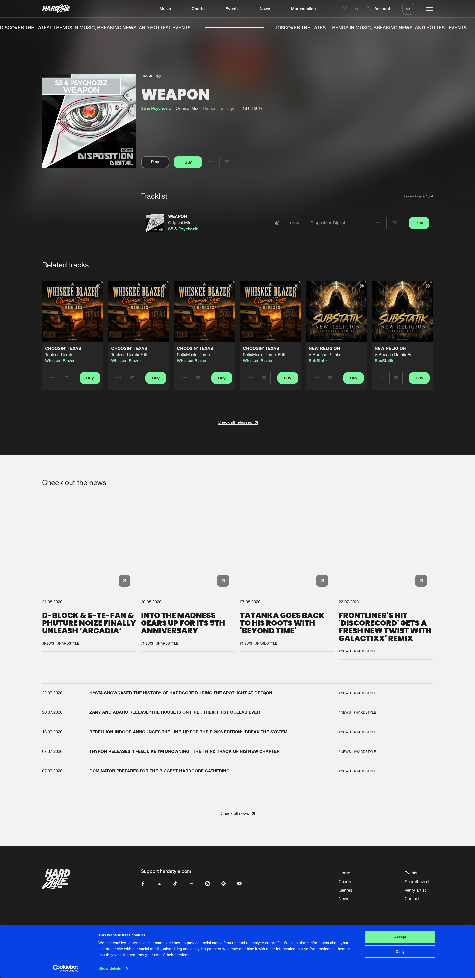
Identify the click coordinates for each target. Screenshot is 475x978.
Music (165, 8)
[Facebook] (143, 883)
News (265, 8)
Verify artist (415, 890)
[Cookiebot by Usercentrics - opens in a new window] (65, 968)
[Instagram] (207, 883)
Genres (345, 890)
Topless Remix (59, 354)
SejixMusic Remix (194, 354)
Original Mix (179, 222)
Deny (400, 951)
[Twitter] (159, 883)
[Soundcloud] (191, 883)
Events (232, 8)
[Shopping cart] (357, 8)
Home (344, 872)
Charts (198, 8)
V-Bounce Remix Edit (395, 354)
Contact (412, 898)
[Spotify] (223, 883)
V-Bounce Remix (324, 354)
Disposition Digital (220, 108)
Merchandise (303, 8)
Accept (400, 937)
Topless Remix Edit (129, 354)
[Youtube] (240, 883)
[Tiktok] (175, 883)
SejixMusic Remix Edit (264, 354)
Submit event (417, 881)
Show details (109, 968)
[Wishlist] (345, 8)
